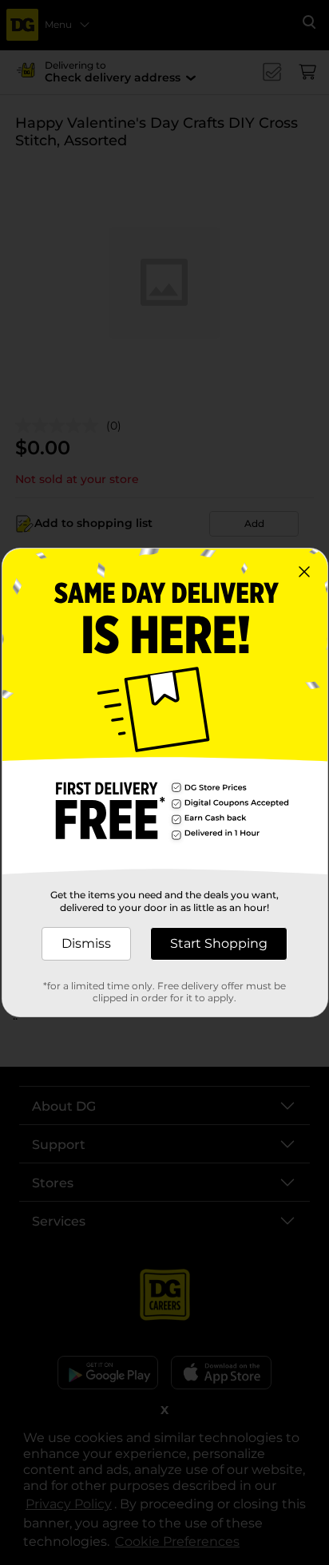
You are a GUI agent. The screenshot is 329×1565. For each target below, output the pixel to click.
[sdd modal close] (304, 571)
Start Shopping (219, 943)
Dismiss (86, 943)
